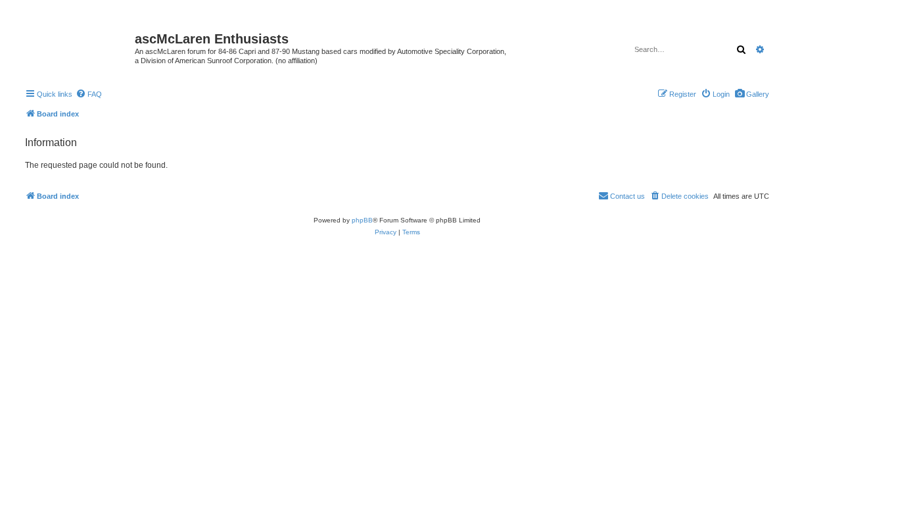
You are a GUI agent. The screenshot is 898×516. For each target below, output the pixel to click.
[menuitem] (751, 94)
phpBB (362, 220)
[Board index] (78, 43)
